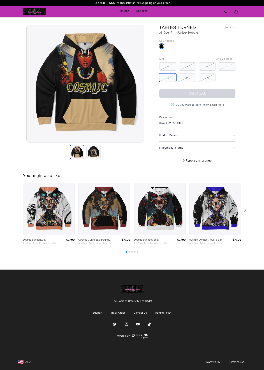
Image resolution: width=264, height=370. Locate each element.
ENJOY (111, 2)
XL (167, 77)
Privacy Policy (212, 361)
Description (166, 117)
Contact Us (140, 312)
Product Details (168, 135)
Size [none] (162, 59)
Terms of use (236, 361)
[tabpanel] (85, 84)
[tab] (77, 152)
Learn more (217, 104)
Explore (124, 11)
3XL (207, 77)
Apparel (141, 11)
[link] (49, 209)
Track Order (118, 312)
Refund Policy (163, 312)
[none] (224, 59)
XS (167, 66)
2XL (188, 77)
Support (97, 312)
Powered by (123, 335)
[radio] (167, 66)
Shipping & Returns (171, 147)
